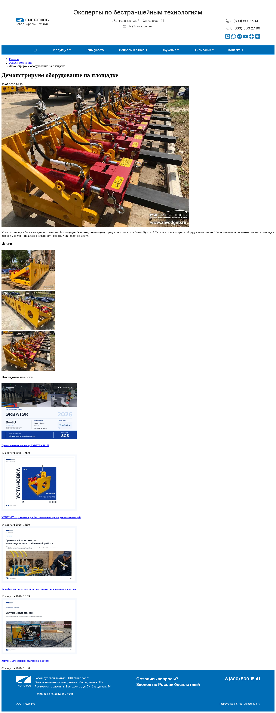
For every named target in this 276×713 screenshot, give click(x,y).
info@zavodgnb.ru (139, 26)
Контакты (235, 50)
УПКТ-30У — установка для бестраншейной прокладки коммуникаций (41, 517)
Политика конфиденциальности (54, 693)
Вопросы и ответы (133, 50)
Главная (14, 59)
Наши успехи (95, 50)
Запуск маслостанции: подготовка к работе (25, 660)
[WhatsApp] (233, 36)
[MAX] (227, 36)
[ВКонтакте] (257, 36)
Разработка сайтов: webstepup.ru (239, 703)
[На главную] (35, 50)
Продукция (60, 50)
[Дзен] (251, 36)
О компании (202, 50)
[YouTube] (245, 36)
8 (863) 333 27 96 (245, 28)
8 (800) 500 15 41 (244, 21)
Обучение (168, 50)
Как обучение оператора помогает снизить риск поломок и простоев (39, 589)
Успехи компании (20, 62)
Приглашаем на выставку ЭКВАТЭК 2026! (25, 445)
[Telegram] (239, 36)
